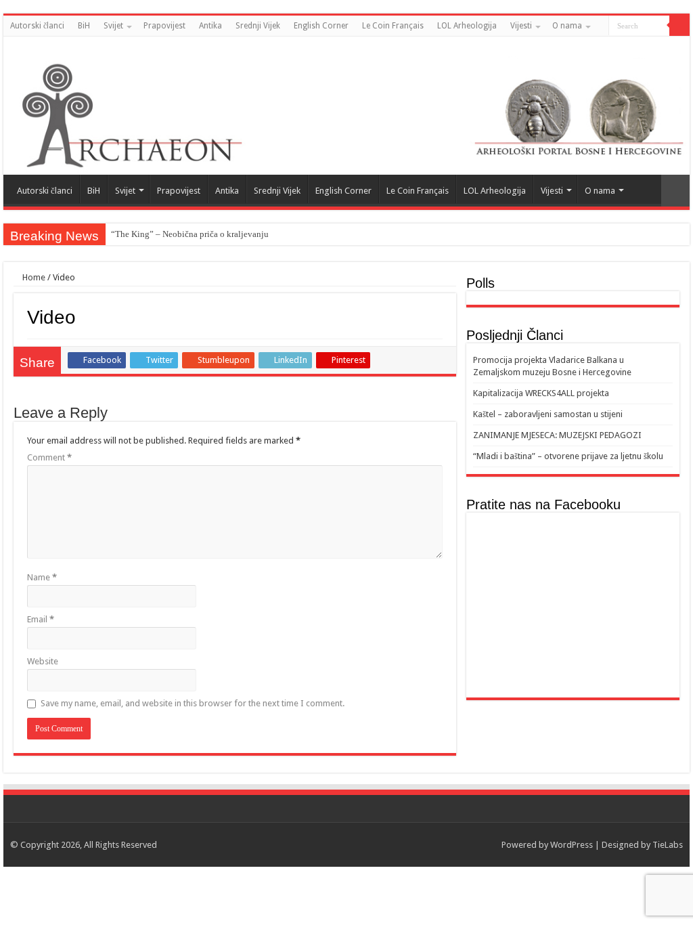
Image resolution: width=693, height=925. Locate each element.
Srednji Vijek (258, 25)
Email (40, 619)
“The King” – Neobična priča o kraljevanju (190, 234)
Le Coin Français (393, 25)
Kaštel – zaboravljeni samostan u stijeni (548, 414)
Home (32, 277)
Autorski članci (37, 25)
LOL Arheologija (467, 25)
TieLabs (667, 845)
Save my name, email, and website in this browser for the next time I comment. (192, 703)
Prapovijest (164, 25)
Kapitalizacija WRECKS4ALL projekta (541, 393)
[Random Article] (675, 191)
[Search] (679, 26)
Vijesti (521, 25)
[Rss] (657, 47)
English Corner (321, 25)
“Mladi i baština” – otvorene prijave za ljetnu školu (568, 456)
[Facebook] (670, 47)
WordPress (571, 845)
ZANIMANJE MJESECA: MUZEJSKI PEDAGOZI (557, 435)
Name (42, 577)
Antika (210, 25)
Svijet (113, 25)
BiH (84, 25)
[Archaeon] (346, 106)
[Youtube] (683, 47)
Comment (49, 457)
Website (42, 661)
